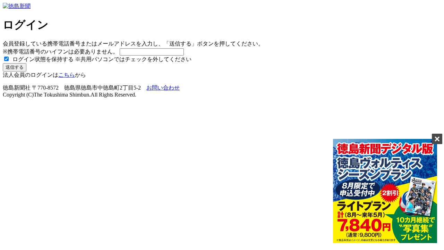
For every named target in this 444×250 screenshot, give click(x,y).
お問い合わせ (163, 88)
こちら (66, 75)
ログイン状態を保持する (42, 59)
